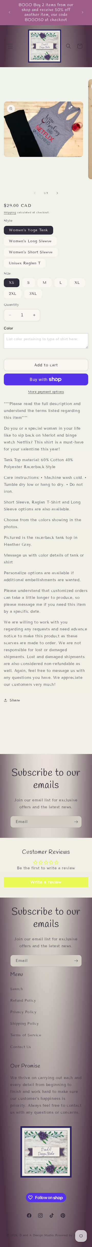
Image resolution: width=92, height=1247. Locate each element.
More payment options (46, 392)
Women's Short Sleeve (31, 252)
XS (11, 282)
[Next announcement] (82, 12)
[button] (10, 46)
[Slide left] (34, 193)
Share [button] (15, 700)
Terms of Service (25, 1035)
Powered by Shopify (70, 1235)
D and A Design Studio (36, 1235)
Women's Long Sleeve (30, 241)
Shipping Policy (24, 1023)
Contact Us (20, 1047)
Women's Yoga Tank (28, 230)
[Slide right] (57, 193)
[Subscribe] (76, 822)
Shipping (10, 212)
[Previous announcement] (9, 12)
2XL (12, 293)
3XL (33, 293)
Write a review (45, 882)
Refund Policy (23, 1000)
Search (16, 989)
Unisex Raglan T (25, 263)
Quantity (11, 305)
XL (77, 282)
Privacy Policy (23, 1012)
